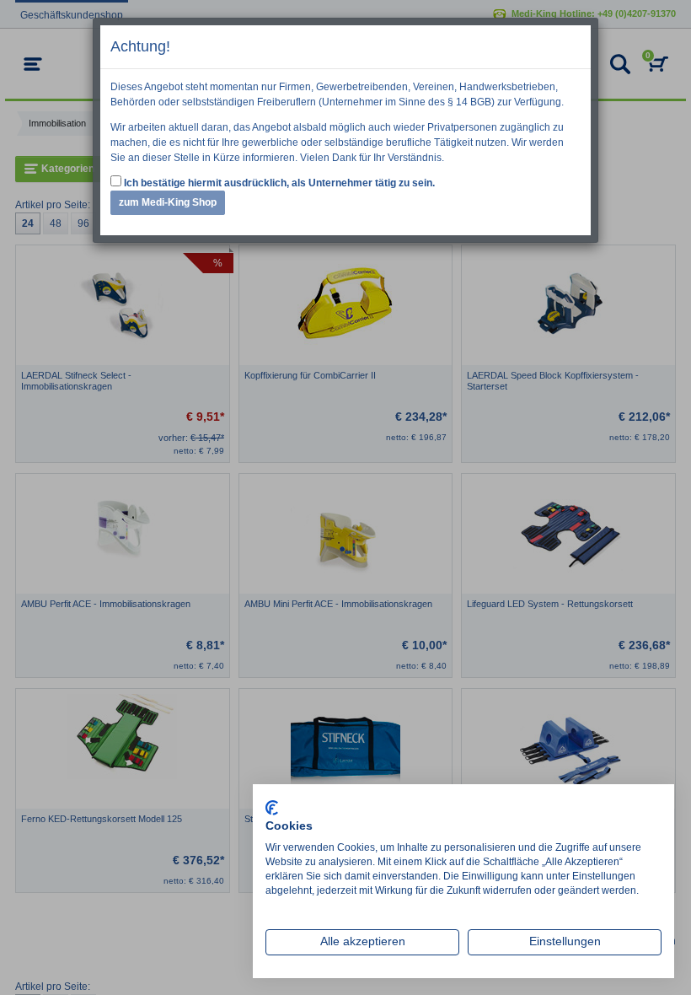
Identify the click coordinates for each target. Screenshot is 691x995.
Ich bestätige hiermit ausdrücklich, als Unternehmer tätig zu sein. (278, 183)
